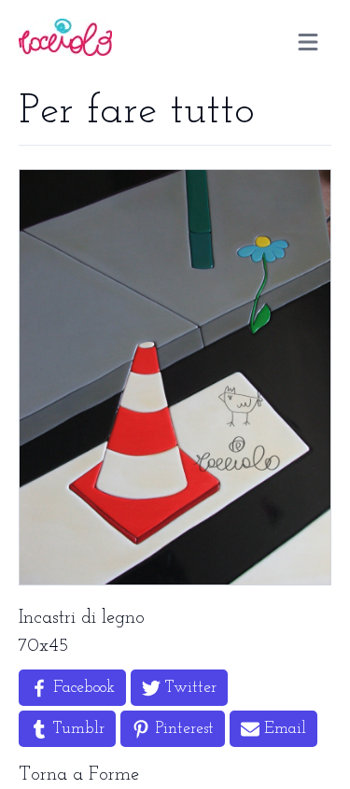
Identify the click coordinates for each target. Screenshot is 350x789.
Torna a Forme (79, 775)
